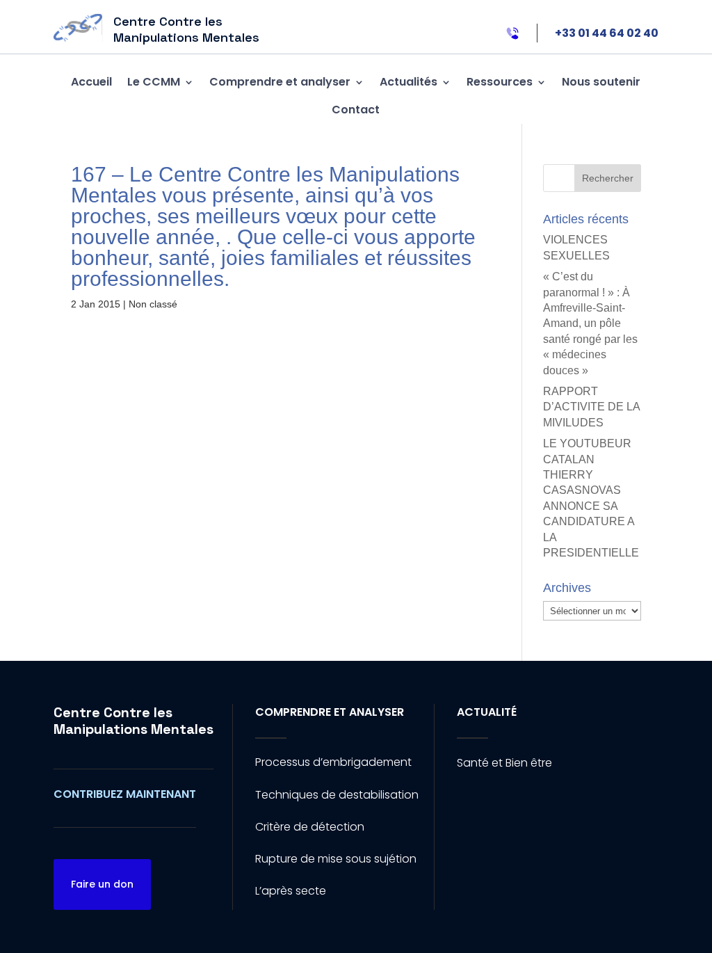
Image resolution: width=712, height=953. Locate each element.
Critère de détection (309, 827)
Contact (356, 110)
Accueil (91, 82)
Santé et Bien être (504, 763)
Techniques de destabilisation (337, 795)
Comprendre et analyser (279, 82)
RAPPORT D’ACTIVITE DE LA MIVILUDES (591, 407)
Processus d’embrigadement (333, 762)
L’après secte (290, 891)
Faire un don (102, 884)
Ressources (500, 82)
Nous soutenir (601, 82)
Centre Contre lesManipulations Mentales (133, 720)
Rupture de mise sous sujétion (335, 859)
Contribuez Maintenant (125, 794)
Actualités (408, 82)
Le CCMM (153, 82)
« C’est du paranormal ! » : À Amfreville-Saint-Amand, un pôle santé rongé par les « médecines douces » (590, 323)
